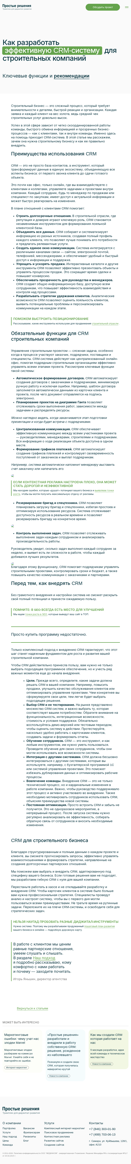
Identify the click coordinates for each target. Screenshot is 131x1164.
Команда (8, 1145)
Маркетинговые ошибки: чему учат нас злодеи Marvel (21, 1039)
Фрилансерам (31, 1132)
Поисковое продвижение (58, 1132)
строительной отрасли (105, 323)
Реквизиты (29, 1136)
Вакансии (28, 1128)
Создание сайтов (54, 1145)
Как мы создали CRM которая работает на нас (106, 1039)
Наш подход (44, 958)
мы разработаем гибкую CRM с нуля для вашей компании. (55, 879)
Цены (6, 1140)
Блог (26, 1140)
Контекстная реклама (57, 1136)
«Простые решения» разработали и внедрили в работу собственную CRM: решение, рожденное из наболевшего (64, 1045)
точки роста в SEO (36, 614)
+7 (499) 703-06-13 (102, 1134)
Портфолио (9, 1128)
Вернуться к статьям (32, 1008)
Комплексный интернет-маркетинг (64, 1128)
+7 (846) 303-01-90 (102, 1129)
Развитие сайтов (54, 1140)
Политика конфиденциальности (27, 1153)
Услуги (6, 1132)
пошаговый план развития (99, 926)
